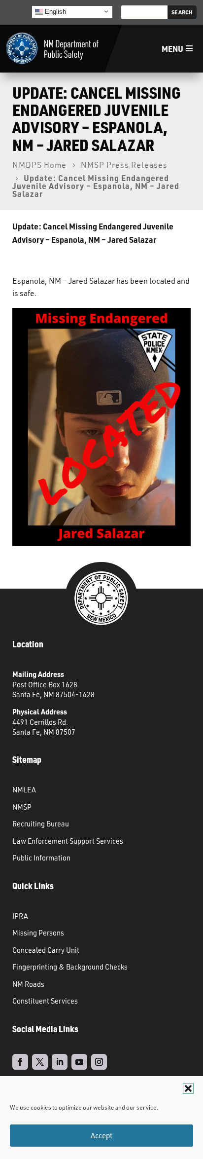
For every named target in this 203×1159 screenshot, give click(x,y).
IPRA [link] (20, 915)
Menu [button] (172, 48)
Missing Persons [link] (38, 932)
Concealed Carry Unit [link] (45, 949)
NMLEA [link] (24, 789)
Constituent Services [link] (45, 1000)
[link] (52, 49)
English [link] (54, 11)
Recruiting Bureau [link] (40, 823)
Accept (101, 1135)
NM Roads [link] (28, 983)
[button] (188, 1088)
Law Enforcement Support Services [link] (67, 840)
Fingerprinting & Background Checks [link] (70, 966)
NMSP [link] (22, 806)
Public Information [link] (41, 857)
